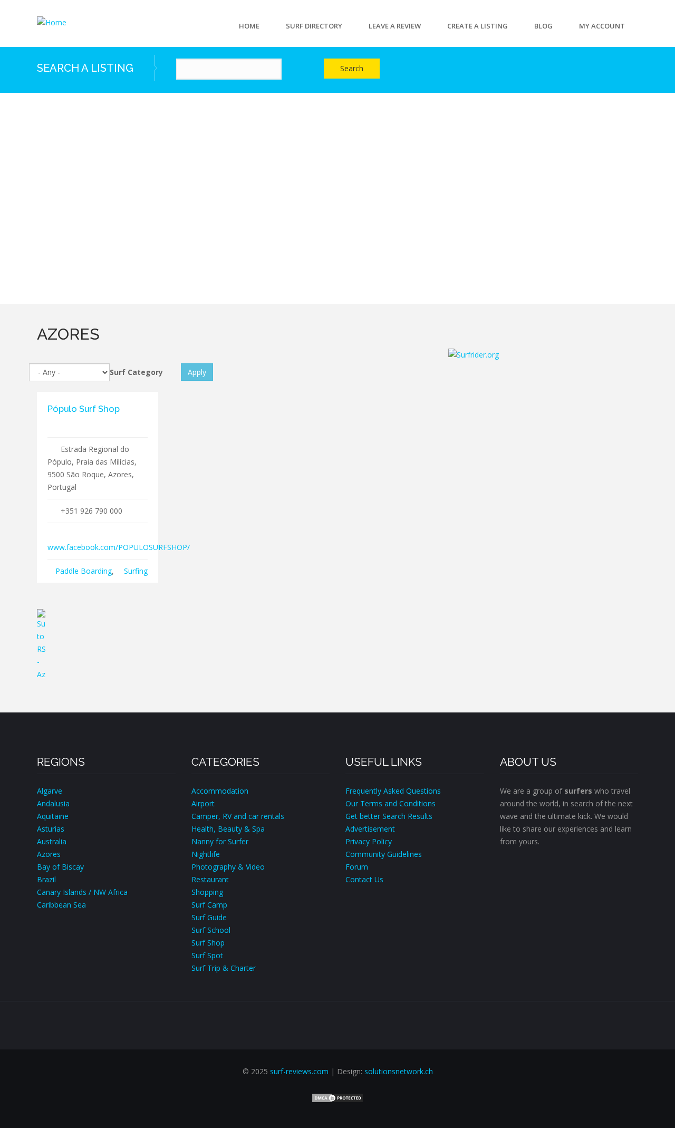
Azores (49, 854)
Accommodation (219, 791)
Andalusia (53, 803)
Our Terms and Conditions (390, 803)
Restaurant (210, 879)
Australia (51, 841)
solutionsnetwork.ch (398, 1071)
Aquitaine (53, 816)
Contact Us (364, 879)
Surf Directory (314, 26)
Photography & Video (228, 867)
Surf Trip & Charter (223, 968)
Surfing (136, 571)
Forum (356, 867)
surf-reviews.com (299, 1071)
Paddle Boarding (83, 571)
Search (351, 68)
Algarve (49, 791)
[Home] (51, 22)
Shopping (207, 892)
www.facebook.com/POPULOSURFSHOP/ (118, 547)
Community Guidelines (383, 854)
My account (602, 26)
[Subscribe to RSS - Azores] (234, 645)
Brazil (46, 879)
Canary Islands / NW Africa (82, 892)
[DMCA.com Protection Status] (337, 1097)
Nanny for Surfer (219, 841)
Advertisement (370, 829)
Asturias (50, 829)
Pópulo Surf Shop (83, 408)
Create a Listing (477, 26)
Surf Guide (209, 917)
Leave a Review (395, 26)
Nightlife (205, 854)
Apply (197, 372)
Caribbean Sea (61, 905)
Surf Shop (208, 943)
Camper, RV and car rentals (237, 816)
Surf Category (136, 372)
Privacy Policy (368, 841)
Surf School (210, 930)
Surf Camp (209, 905)
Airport (203, 803)
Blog (543, 26)
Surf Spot (207, 955)
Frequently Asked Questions (393, 791)
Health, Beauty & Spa (228, 829)
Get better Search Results (388, 816)
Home (249, 26)
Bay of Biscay (60, 867)
